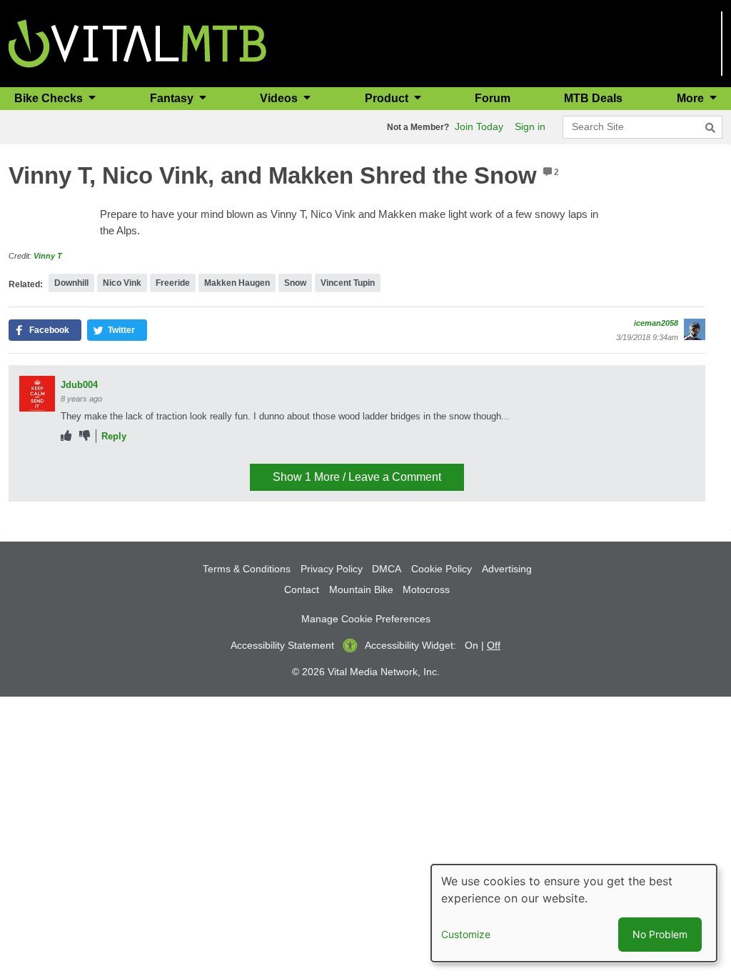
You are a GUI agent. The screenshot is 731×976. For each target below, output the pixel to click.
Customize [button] (465, 934)
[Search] (710, 128)
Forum (492, 98)
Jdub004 (79, 384)
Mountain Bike (361, 589)
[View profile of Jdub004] (37, 394)
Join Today (479, 126)
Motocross (426, 589)
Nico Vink (122, 283)
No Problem (659, 934)
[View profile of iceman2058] (694, 329)
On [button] (471, 645)
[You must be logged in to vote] (66, 436)
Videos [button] (280, 98)
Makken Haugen (237, 283)
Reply (113, 436)
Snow (295, 283)
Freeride (173, 283)
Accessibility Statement (282, 645)
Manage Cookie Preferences (365, 618)
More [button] (692, 98)
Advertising (507, 568)
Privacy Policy (332, 568)
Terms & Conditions (247, 568)
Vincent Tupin (348, 283)
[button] (45, 330)
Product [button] (388, 98)
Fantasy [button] (173, 98)
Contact (301, 589)
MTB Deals (593, 98)
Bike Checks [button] (50, 98)
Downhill (71, 283)
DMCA (386, 568)
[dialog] (574, 913)
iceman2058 (656, 323)
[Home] (137, 42)
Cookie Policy (441, 568)
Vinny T (48, 256)
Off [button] (493, 645)
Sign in (530, 126)
